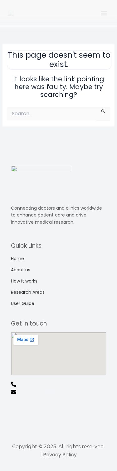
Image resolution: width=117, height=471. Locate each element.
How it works (24, 281)
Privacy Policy (60, 454)
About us (20, 270)
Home (17, 258)
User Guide (22, 303)
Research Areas (28, 292)
